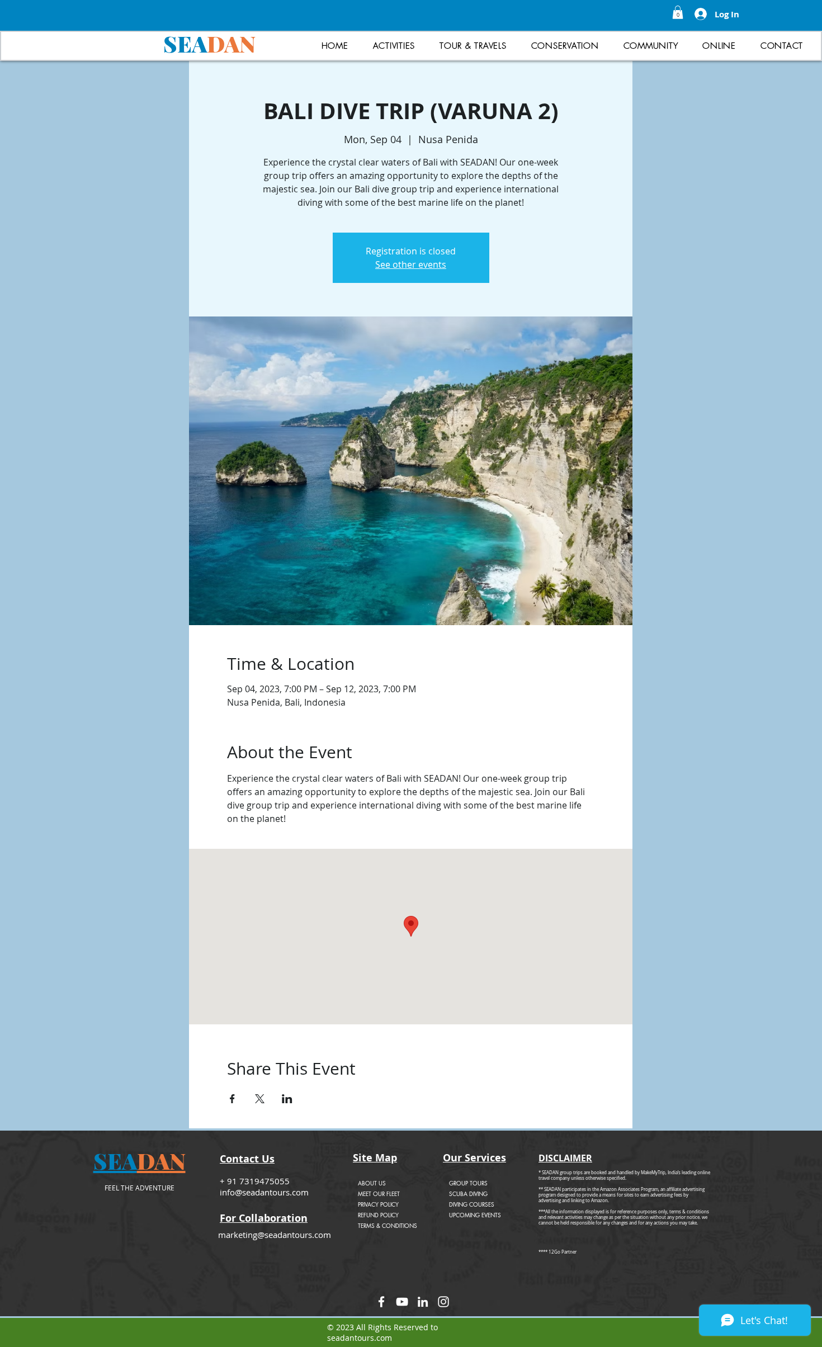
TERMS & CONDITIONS (387, 1225)
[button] (677, 12)
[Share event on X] (259, 1098)
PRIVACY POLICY (378, 1204)
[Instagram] (443, 1301)
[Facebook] (381, 1301)
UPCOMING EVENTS (475, 1215)
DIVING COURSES (471, 1204)
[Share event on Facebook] (232, 1098)
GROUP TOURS (468, 1183)
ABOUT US (372, 1183)
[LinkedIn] (422, 1301)
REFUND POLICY (378, 1215)
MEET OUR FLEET (379, 1193)
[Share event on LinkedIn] (287, 1098)
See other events (410, 264)
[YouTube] (402, 1301)
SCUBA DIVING (468, 1193)
